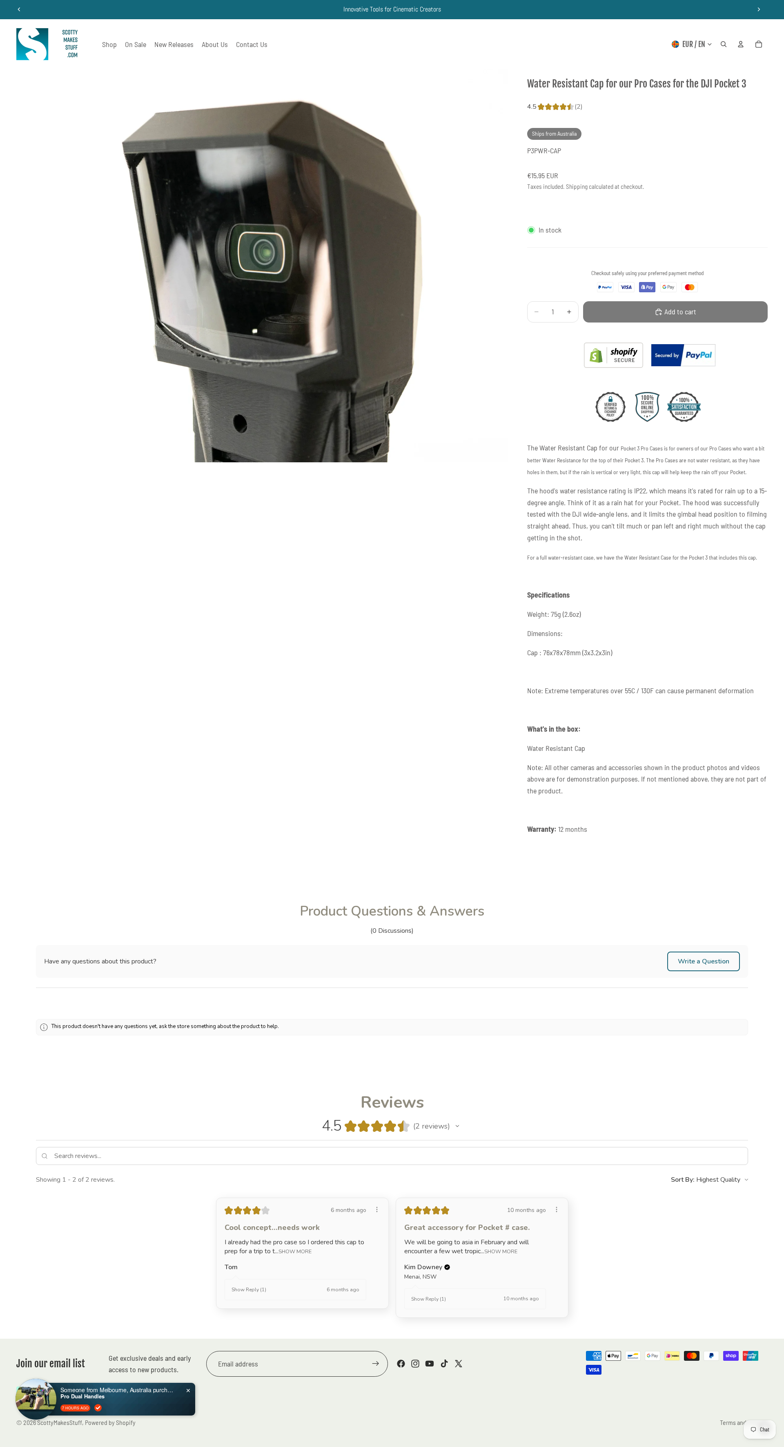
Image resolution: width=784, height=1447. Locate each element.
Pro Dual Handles (82, 1396)
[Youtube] (429, 1364)
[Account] (741, 44)
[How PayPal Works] (683, 355)
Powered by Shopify (110, 1422)
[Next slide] (759, 9)
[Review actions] (377, 1209)
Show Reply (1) (249, 1289)
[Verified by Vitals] (98, 1407)
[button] (703, 961)
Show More (295, 1251)
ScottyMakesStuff (59, 1422)
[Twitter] (458, 1364)
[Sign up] (375, 1363)
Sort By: (683, 1179)
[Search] (724, 44)
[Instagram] (415, 1364)
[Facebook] (401, 1364)
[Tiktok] (444, 1364)
